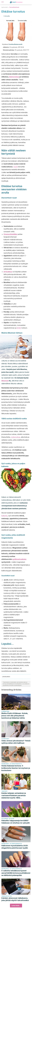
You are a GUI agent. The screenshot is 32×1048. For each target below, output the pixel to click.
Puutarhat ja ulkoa (7, 818)
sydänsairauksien (19, 559)
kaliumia (4, 516)
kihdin (19, 328)
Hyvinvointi (4, 7)
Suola (15, 167)
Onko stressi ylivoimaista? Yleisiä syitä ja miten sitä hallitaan (15, 742)
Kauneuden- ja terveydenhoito (11, 764)
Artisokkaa (8, 272)
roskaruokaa (15, 437)
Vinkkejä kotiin (6, 896)
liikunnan (5, 381)
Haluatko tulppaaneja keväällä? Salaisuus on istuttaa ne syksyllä (15, 821)
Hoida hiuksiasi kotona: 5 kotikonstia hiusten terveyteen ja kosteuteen (15, 768)
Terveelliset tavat (14, 7)
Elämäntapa (5, 711)
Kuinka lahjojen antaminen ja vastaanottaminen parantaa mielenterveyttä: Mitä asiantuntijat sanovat (13, 795)
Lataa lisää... (16, 905)
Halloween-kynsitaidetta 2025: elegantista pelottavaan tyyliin (14, 847)
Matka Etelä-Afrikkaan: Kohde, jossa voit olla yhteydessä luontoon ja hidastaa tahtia (14, 715)
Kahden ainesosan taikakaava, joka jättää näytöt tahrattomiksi (15, 899)
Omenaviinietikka (10, 234)
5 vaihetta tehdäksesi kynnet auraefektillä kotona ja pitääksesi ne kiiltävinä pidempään (15, 873)
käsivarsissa (14, 77)
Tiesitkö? (4, 791)
